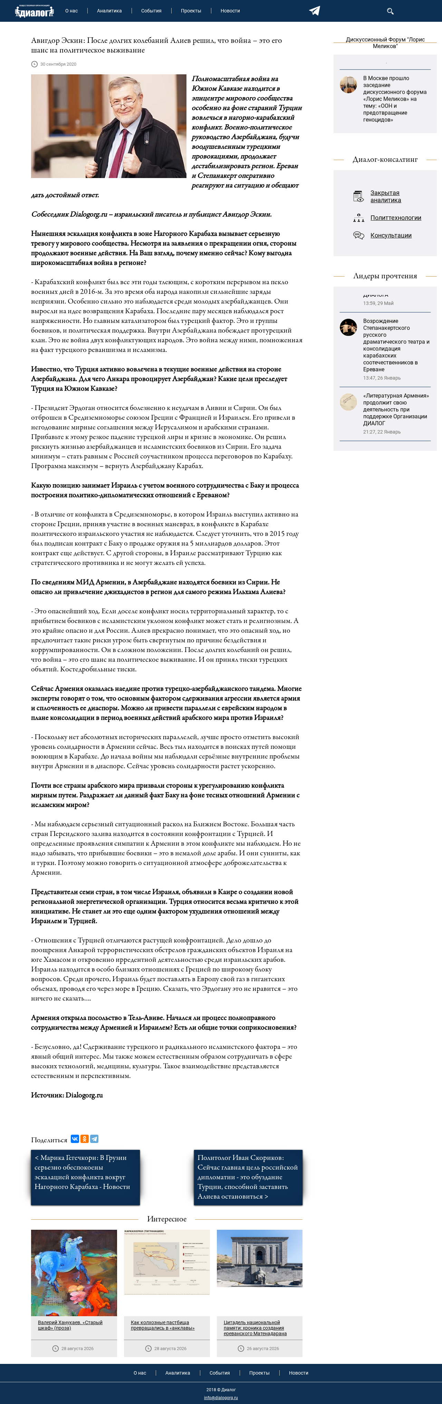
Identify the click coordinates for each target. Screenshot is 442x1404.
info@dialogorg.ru (221, 1397)
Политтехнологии (396, 217)
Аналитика (109, 10)
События (151, 10)
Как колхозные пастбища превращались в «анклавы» (163, 1325)
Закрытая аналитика (386, 196)
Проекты (191, 10)
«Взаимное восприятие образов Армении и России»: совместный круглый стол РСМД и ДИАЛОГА (393, 417)
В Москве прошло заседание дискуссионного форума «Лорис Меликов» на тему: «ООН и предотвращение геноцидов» (395, 79)
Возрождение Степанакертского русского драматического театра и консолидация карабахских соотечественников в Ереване (396, 299)
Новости (230, 10)
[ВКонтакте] (75, 1139)
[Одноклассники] (84, 1139)
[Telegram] (94, 1139)
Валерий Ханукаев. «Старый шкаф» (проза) (70, 1325)
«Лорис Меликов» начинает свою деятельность (386, 124)
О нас (71, 10)
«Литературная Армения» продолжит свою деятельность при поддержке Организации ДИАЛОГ (396, 363)
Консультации (391, 235)
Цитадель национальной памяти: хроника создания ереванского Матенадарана (255, 1328)
